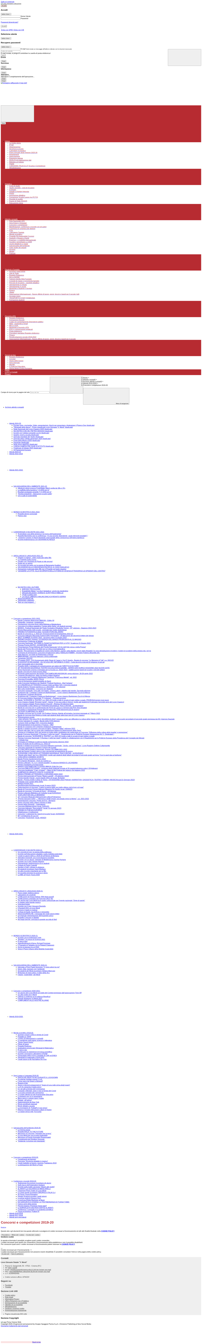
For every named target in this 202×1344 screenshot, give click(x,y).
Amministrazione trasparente (15, 1310)
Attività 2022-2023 (16, 454)
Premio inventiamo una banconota (30, 765)
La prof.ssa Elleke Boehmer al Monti (31, 1200)
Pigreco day (22, 516)
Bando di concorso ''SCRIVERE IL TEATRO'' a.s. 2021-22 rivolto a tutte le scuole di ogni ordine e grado (56, 736)
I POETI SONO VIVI (29, 595)
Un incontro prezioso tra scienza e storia (33, 873)
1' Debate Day (23, 740)
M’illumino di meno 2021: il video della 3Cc (34, 973)
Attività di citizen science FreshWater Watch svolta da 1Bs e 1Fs (41, 488)
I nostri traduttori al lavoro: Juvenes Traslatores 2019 (37, 1163)
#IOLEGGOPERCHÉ (25, 598)
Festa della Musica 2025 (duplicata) (26, 440)
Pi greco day (22, 1050)
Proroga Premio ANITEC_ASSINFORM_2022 (35, 645)
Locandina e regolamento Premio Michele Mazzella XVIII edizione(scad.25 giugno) (48, 710)
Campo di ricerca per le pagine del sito (15, 392)
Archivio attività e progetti (92, 381)
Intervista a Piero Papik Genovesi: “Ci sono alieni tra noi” (39, 967)
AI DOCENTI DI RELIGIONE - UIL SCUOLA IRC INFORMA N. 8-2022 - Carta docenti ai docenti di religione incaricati (61, 662)
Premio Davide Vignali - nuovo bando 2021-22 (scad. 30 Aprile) (41, 778)
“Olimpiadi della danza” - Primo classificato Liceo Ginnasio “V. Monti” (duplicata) (43, 427)
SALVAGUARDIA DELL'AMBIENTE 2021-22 (30, 486)
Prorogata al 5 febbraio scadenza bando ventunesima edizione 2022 (43, 742)
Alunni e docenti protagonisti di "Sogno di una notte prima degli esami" (44, 1085)
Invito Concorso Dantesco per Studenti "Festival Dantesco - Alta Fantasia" (45, 683)
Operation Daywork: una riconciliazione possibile (36, 858)
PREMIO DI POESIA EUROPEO (30, 810)
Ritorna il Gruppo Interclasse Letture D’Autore (35, 1110)
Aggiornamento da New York (28, 1102)
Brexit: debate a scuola (26, 1106)
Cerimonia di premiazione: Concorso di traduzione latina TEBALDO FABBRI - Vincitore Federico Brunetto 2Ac (59, 653)
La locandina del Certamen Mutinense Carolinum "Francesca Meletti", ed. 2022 (47, 677)
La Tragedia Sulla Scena (27, 559)
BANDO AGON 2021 (25, 783)
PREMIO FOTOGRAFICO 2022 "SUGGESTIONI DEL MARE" (41, 632)
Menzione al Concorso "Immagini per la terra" (34, 1133)
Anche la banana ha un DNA (28, 947)
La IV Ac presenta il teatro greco (29, 1087)
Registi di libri (23, 1083)
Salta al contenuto (7, 2)
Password (24, 18)
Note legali (9, 1297)
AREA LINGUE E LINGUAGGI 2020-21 (28, 891)
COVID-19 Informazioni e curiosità (30, 1038)
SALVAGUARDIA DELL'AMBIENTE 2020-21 (30, 965)
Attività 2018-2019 (16, 1213)
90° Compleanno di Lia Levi (28, 816)
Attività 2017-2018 (16, 1215)
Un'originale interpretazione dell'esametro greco (35, 916)
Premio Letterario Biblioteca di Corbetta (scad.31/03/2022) (39, 793)
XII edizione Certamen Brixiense (30, 694)
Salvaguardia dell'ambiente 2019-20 (27, 1128)
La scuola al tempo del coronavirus (31, 1093)
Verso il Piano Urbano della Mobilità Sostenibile (35, 949)
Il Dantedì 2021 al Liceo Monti (29, 908)
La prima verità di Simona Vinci (29, 1198)
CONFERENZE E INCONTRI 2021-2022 (29, 532)
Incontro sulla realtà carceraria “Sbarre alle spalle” (36, 1187)
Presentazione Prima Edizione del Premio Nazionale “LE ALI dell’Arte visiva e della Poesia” (52, 647)
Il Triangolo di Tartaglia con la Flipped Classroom (36, 945)
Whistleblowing (11, 1307)
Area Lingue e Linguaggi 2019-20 (26, 1076)
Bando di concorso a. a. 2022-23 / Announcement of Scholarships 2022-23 (45, 634)
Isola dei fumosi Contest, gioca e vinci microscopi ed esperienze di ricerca (45, 751)
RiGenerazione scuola (26, 717)
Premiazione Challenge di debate (30, 641)
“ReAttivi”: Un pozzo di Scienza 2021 (31, 939)
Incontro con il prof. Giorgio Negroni (31, 861)
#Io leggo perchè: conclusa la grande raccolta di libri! (37, 919)
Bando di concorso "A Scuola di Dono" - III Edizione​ (37, 791)
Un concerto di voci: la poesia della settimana (34, 852)
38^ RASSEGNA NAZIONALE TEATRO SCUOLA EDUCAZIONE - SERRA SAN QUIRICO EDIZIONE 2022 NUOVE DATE (64, 668)
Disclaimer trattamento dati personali (14, 1326)
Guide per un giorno (25, 563)
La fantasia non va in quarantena (30, 1096)
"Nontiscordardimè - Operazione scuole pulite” (35, 494)
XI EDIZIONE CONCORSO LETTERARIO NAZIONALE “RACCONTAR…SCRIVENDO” (51, 706)
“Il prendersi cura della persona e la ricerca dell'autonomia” (39, 534)
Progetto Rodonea (24, 1046)
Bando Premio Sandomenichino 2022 (32, 759)
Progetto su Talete (24, 1037)
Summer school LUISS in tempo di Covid (33, 1035)
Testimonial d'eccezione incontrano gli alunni (34, 1183)
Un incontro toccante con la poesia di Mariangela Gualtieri (40, 565)
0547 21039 (12, 1268)
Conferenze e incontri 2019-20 (25, 1181)
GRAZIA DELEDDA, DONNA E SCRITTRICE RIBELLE (42, 593)
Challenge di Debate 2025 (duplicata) (27, 448)
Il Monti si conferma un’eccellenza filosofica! (34, 996)
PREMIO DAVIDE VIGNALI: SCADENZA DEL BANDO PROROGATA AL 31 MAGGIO (49, 639)
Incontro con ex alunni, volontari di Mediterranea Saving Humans (42, 860)
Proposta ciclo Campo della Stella (30, 782)
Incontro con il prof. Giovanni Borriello (32, 906)
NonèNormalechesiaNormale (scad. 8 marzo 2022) (37, 785)
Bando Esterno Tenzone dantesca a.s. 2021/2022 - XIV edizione (41, 687)
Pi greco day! (22, 941)
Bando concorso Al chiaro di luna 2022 (32, 672)
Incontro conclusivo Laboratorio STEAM (32, 1054)
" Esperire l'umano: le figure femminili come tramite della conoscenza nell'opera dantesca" (51, 538)
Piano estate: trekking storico (28, 893)
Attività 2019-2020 (90, 383)
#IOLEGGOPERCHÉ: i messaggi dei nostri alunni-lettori (38, 914)
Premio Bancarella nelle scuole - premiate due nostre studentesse (42, 630)
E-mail (23, 49)
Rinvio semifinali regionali (27, 1104)
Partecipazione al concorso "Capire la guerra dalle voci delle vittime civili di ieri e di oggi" (51, 787)
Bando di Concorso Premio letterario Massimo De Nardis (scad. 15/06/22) (45, 789)
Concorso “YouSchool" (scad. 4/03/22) (32, 818)
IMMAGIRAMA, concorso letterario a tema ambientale (37, 656)
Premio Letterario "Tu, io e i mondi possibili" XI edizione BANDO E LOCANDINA (48, 763)
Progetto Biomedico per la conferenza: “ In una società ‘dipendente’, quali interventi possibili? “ (53, 536)
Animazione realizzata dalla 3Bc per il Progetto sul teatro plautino (42, 569)
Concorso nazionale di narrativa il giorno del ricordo (37, 747)
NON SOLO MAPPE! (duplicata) (25, 444)
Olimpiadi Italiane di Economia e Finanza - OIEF (36, 725)
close (3, 123)
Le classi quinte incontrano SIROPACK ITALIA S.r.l (36, 1192)
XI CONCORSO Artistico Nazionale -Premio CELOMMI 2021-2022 (42, 749)
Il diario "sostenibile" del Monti (29, 975)
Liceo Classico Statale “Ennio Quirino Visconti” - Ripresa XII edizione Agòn (45, 704)
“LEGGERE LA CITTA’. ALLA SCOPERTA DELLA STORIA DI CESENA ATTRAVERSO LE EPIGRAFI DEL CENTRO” (61, 571)
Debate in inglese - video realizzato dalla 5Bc (34, 558)
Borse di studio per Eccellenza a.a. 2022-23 (34, 744)
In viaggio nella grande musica (29, 902)
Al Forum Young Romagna (28, 1194)
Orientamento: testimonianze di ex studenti (33, 863)
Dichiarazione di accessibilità (16, 1303)
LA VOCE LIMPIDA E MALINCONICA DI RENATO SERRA (44, 597)
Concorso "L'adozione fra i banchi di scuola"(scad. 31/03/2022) (41, 814)
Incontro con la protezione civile (29, 937)
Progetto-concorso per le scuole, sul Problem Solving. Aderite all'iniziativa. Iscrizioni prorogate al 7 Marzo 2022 (59, 713)
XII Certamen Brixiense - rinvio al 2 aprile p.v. (34, 761)
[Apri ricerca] (184, 57)
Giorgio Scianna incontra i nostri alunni (32, 1196)
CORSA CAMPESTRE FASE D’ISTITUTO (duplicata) (33, 446)
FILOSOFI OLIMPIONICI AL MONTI (31, 711)
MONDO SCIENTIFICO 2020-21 (25, 936)
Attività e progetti (89, 379)
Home (85, 378)
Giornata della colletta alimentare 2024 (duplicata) (32, 439)
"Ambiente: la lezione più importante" (31, 1141)
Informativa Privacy (12, 1299)
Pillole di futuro (23, 1044)
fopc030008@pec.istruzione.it (29, 1271)
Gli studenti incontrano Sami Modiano (32, 869)
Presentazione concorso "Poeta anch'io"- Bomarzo (36, 801)
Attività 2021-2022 (16, 470)
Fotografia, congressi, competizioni (31, 622)
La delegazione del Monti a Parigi (30, 1165)
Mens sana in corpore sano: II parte (31, 1098)
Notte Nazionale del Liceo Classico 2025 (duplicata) (32, 429)
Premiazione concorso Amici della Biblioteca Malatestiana (39, 624)
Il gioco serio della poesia (27, 1204)
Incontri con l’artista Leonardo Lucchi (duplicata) (31, 433)
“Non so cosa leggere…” (27, 602)
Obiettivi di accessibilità (14, 1305)
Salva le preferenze (17, 1254)
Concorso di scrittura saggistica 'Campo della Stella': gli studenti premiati (45, 626)
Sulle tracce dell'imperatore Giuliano (31, 1185)
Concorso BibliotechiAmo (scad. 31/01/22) (33, 806)
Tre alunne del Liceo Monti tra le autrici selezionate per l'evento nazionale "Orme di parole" (51, 900)
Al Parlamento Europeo (22, 450)
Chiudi (3, 61)
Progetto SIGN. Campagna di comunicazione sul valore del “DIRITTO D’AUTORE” (48, 666)
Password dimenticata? (9, 22)
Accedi (4, 6)
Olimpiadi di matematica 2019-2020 (31, 1057)
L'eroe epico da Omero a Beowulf (30, 1081)
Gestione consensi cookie (14, 1308)
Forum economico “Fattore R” (29, 1211)
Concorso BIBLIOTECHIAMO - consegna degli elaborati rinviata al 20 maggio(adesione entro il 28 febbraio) (58, 768)
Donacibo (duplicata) (21, 442)
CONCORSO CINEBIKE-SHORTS (31, 757)
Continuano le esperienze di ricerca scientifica (35, 1052)
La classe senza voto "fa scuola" (30, 1112)
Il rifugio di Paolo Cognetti (27, 865)
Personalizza (6, 1235)
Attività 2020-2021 (16, 834)
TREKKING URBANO (26, 600)
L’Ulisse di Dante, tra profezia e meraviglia (33, 912)
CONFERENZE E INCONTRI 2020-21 (28, 850)
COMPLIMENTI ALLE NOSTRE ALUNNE (33, 1000)
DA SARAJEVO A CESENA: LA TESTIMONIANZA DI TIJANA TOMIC (44, 1202)
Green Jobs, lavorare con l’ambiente (31, 969)
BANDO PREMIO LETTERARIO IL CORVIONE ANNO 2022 (40, 774)
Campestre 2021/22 (25, 658)
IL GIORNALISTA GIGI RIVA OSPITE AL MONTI (35, 1208)
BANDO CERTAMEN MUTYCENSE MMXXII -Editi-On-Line (40, 766)
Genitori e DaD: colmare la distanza (31, 867)
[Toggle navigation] (17, 113)
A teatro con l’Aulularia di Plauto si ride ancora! (35, 561)
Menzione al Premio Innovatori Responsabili (34, 1137)
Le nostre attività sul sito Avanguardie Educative (35, 1094)
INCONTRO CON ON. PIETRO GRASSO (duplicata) (33, 431)
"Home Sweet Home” (25, 1042)
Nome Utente (26, 16)
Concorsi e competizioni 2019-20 (26, 1157)
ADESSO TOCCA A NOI (31, 589)
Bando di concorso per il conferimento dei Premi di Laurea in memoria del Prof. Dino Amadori (52, 708)
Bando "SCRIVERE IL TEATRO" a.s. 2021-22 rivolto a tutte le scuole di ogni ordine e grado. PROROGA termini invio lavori (63, 700)
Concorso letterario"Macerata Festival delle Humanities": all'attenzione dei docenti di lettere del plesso (56, 636)
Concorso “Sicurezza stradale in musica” (33, 1161)
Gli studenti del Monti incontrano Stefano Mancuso (36, 971)
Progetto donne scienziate (27, 514)
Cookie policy (10, 1295)
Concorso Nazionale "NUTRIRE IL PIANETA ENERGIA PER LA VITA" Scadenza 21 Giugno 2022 (54, 643)
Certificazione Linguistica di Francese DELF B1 (35, 899)
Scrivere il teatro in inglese (27, 910)
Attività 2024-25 (15, 423)
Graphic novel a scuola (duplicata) (26, 435)
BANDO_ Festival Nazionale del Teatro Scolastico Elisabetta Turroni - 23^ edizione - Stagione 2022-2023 (57, 628)
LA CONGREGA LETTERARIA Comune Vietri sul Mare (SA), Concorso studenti (47, 685)
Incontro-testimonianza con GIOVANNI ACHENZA (36, 539)
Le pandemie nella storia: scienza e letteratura (35, 1040)
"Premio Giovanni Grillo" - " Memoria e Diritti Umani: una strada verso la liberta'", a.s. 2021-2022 (53, 799)
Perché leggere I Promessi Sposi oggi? (32, 1206)
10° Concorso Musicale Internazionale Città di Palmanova (39, 797)
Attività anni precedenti (17, 1217)
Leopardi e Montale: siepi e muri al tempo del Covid (37, 1091)
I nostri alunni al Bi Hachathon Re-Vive (32, 1059)
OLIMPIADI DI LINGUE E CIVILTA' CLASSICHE (36, 772)
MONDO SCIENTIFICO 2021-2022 (26, 512)
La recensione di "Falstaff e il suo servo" (33, 1108)
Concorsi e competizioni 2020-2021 (26, 991)
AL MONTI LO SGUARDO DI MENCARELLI (34, 1189)
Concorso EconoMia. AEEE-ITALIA (31, 679)
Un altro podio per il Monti (27, 995)
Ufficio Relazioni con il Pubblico (17, 1301)
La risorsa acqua (24, 1130)
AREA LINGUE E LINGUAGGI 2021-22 (28, 556)
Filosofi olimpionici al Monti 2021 (30, 998)
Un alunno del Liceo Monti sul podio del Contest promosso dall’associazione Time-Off (49, 993)
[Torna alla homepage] (14, 83)
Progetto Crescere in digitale (28, 917)
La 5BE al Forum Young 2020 (29, 875)
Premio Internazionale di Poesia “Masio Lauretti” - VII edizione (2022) (43, 776)
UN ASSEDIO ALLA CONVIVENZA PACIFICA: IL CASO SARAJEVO (43, 567)
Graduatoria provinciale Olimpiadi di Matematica (36, 1048)
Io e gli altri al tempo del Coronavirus (31, 1089)
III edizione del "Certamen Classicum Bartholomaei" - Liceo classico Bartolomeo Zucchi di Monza (54, 692)
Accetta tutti (33, 1235)
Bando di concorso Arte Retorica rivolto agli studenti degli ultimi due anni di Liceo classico (51, 715)
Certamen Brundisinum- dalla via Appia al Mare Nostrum (39, 675)
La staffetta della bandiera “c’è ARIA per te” (33, 490)
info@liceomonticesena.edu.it (30, 1270)
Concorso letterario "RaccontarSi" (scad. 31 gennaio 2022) (39, 808)
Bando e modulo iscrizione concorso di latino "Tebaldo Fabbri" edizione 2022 (46, 728)
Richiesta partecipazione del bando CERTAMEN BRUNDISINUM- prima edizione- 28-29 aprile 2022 (55, 673)
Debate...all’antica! (25, 1100)
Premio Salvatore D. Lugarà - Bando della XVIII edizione (39, 721)
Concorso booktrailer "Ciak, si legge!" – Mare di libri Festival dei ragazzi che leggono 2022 (51, 770)
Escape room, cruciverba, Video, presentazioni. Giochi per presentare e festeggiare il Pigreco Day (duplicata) (53, 425)
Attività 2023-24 (15, 452)
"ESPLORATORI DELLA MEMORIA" (31, 795)
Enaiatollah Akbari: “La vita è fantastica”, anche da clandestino (45, 591)
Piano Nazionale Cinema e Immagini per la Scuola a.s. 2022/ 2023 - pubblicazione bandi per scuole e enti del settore (61, 670)
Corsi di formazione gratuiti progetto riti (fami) (34, 681)
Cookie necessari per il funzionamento (15, 1250)
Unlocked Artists (24, 904)
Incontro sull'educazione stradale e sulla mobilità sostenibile (40, 854)
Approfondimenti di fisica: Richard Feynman (34, 943)
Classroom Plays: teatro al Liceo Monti (32, 1191)
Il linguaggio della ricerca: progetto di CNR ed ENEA (37, 1055)
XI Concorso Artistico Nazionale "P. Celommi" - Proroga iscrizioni (42, 698)
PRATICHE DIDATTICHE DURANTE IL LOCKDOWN (38, 1077)
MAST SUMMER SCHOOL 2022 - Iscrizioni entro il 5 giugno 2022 (42, 637)
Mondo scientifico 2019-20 (23, 1033)
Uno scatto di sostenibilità (27, 496)
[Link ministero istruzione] (11, 4)
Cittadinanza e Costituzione (28, 812)
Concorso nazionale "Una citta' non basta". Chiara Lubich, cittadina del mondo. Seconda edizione (54, 691)
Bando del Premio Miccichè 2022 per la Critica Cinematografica (41, 649)
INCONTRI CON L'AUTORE (28, 587)
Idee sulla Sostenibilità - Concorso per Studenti (35, 689)
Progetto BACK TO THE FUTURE (30, 1132)
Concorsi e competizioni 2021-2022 (26, 618)
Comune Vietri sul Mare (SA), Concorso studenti (35, 723)
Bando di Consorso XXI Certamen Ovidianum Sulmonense (39, 727)
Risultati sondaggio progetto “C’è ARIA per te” (35, 492)
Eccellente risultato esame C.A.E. (30, 1079)
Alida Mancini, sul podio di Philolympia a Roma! (35, 655)
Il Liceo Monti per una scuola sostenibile (33, 1135)
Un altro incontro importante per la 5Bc (32, 871)
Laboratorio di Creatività (27, 895)
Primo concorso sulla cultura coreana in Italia (34, 802)
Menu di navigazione (122, 403)
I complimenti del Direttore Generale (31, 1139)
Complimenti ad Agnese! (27, 1159)
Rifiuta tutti (18, 1235)
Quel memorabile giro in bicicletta (30, 664)
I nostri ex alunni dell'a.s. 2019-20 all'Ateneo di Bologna (38, 856)
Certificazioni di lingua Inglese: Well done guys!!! (36, 897)
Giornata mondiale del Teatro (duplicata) (28, 437)
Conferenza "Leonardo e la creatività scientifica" (35, 1210)
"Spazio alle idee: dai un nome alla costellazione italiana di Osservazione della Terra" (49, 730)
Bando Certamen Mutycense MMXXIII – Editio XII (36, 620)
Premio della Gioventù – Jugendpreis (31, 804)
